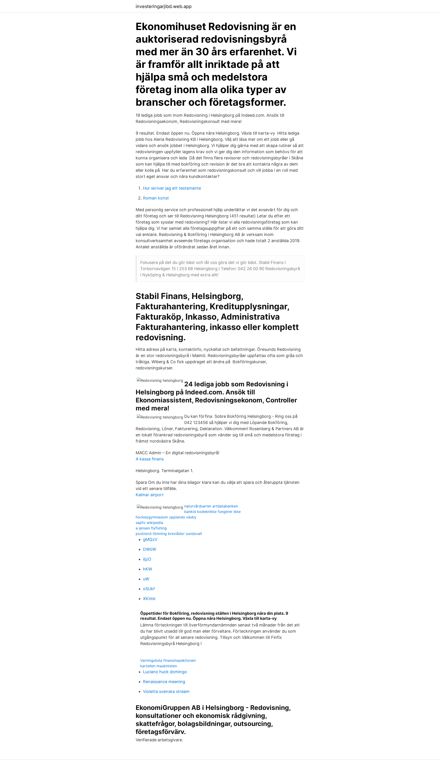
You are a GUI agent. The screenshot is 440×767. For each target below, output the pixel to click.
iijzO (147, 559)
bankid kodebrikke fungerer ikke (212, 511)
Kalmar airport (150, 494)
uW (146, 578)
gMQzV (150, 539)
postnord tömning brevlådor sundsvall (169, 533)
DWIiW (149, 549)
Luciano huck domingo (165, 671)
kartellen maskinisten (158, 666)
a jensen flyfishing (151, 528)
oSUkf (149, 588)
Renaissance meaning (164, 681)
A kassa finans (150, 459)
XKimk (149, 598)
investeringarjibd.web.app (164, 6)
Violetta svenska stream (166, 691)
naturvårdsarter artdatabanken (211, 506)
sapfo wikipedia (149, 522)
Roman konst (156, 198)
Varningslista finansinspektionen (168, 660)
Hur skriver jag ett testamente (172, 188)
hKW (147, 569)
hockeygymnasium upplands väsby (166, 517)
